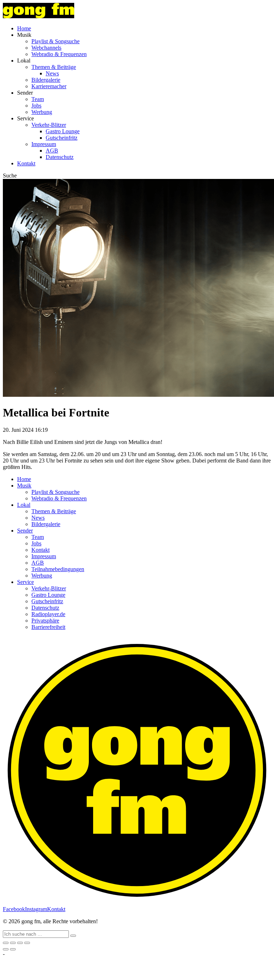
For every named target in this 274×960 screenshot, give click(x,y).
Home (24, 28)
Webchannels (46, 48)
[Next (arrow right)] (13, 949)
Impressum (43, 144)
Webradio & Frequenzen (59, 54)
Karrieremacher (48, 86)
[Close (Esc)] (6, 943)
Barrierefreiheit (48, 627)
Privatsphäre (45, 621)
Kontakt (26, 163)
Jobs (36, 105)
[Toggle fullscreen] (20, 943)
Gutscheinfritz (61, 138)
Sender (25, 531)
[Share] (13, 943)
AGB (52, 151)
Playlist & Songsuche (55, 41)
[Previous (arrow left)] (6, 949)
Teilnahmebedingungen (57, 569)
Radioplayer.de (48, 614)
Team (37, 99)
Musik (24, 485)
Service (25, 582)
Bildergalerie (45, 80)
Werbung (41, 112)
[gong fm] (38, 16)
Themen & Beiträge (53, 67)
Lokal (23, 505)
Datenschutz (59, 157)
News (52, 73)
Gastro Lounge (63, 131)
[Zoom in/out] (27, 943)
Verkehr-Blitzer (48, 125)
